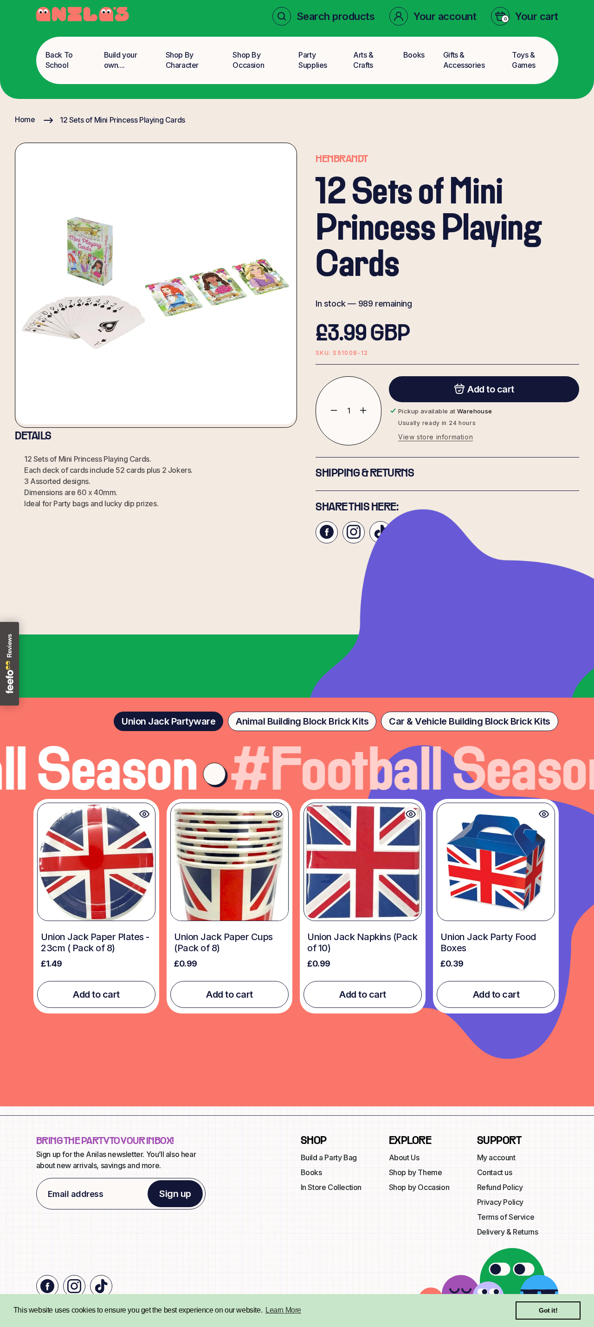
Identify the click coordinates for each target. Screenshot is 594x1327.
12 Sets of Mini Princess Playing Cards (122, 119)
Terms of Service (506, 1217)
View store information (435, 436)
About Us (404, 1157)
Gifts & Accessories (464, 60)
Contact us (494, 1172)
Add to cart (96, 994)
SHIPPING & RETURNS (365, 473)
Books (414, 54)
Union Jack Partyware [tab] (168, 721)
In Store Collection (331, 1187)
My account (496, 1157)
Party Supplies (312, 60)
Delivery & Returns (507, 1231)
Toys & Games (524, 60)
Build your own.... (120, 60)
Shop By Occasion (248, 60)
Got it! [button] (548, 1310)
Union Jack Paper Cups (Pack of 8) (223, 942)
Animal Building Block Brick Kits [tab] (302, 721)
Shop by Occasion (419, 1187)
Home (25, 119)
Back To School (59, 60)
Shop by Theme (415, 1172)
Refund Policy (500, 1187)
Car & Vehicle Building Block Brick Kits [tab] (469, 721)
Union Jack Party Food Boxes (488, 942)
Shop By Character (182, 60)
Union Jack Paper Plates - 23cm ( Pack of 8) (95, 942)
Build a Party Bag (329, 1157)
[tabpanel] (297, 906)
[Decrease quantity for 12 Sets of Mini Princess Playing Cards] (326, 410)
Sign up (175, 1193)
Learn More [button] (283, 1310)
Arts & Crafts (363, 60)
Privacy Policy (500, 1202)
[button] (323, 16)
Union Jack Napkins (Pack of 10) (362, 942)
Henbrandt (342, 159)
